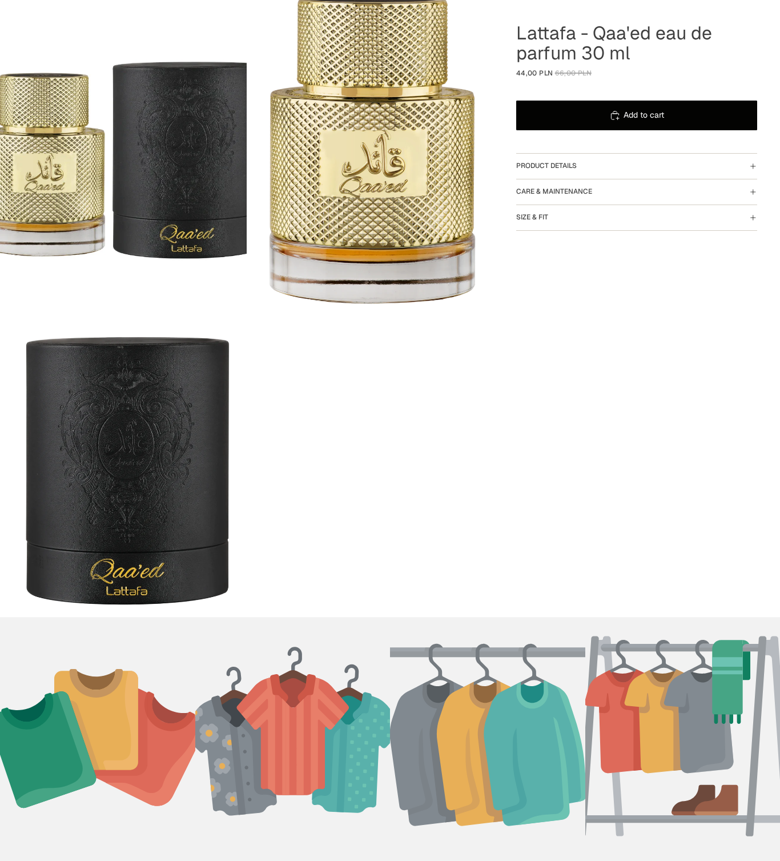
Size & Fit (532, 217)
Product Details (546, 165)
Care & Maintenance (554, 191)
